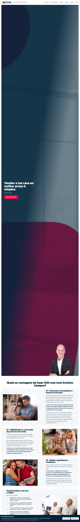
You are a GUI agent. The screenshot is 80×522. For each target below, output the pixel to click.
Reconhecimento (54, 2)
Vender (66, 2)
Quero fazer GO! (11, 197)
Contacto (72, 2)
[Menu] (77, 2)
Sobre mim (46, 2)
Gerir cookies (66, 518)
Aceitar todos (75, 518)
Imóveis (61, 2)
